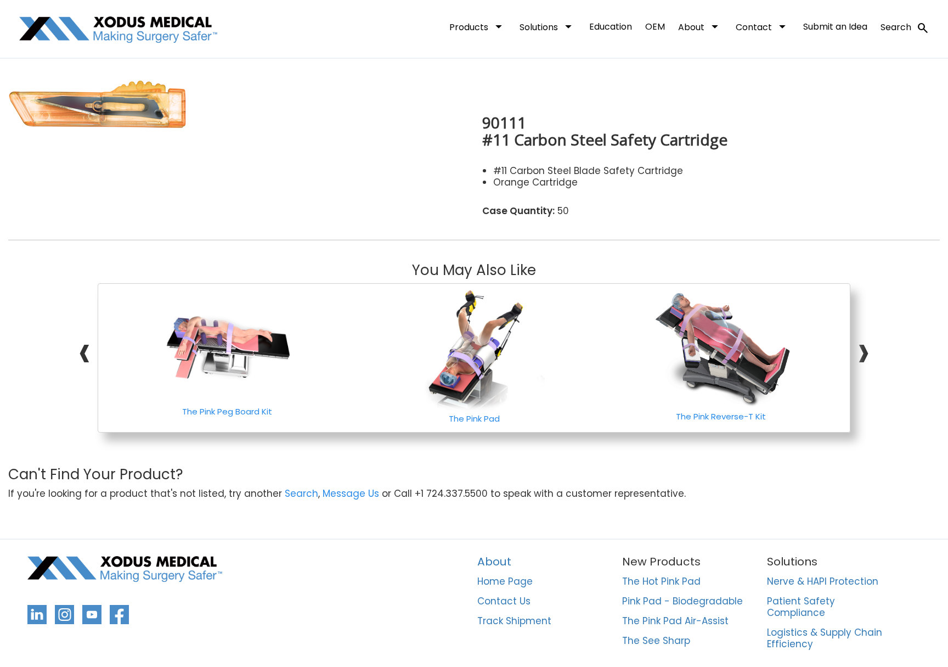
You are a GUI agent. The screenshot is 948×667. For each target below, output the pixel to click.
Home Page (505, 582)
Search (905, 28)
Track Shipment (514, 621)
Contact (763, 26)
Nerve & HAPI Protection (822, 582)
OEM (655, 26)
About (700, 26)
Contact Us (504, 602)
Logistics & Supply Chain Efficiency (824, 639)
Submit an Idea (835, 26)
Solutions (548, 26)
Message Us (351, 494)
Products (477, 26)
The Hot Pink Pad (661, 582)
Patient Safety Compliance (801, 607)
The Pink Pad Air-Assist (675, 621)
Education (610, 26)
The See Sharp (656, 641)
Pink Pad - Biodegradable (682, 602)
